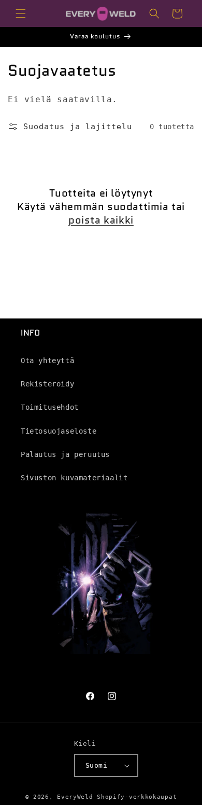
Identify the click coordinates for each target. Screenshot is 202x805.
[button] (20, 13)
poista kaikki (101, 220)
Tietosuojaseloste (58, 431)
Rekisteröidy (47, 384)
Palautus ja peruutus (65, 454)
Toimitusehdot (50, 407)
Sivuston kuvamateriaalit (74, 478)
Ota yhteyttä (47, 360)
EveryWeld (77, 797)
